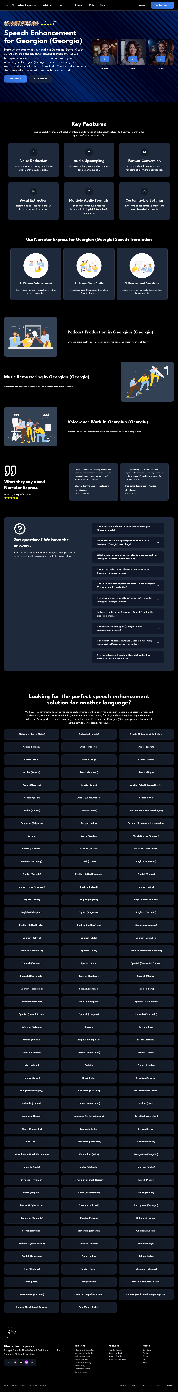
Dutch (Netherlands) (89, 1193)
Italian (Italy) (146, 1103)
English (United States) (31, 925)
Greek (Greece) (89, 861)
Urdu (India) (31, 1282)
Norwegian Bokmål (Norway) (88, 1180)
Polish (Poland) (146, 1193)
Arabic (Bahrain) (32, 747)
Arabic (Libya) (146, 772)
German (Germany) (31, 861)
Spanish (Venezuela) (146, 1014)
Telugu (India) (146, 1256)
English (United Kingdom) (89, 874)
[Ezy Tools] (14, 1362)
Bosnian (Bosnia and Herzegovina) (146, 823)
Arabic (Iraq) (89, 760)
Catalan (31, 836)
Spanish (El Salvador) (146, 1002)
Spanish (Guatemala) (31, 976)
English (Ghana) (146, 874)
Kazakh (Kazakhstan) (146, 1116)
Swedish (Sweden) (89, 1244)
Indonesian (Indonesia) (146, 1091)
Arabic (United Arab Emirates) (146, 734)
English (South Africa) (89, 925)
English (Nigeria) (89, 900)
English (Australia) (146, 861)
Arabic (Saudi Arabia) (89, 798)
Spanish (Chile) (89, 938)
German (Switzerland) (146, 849)
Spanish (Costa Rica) (32, 951)
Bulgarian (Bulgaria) (32, 823)
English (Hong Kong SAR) (32, 887)
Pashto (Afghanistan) (31, 1205)
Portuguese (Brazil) (89, 1205)
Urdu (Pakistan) (89, 1282)
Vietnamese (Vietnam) (32, 1294)
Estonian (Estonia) (32, 1027)
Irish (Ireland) (31, 1065)
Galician (88, 1065)
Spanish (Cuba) (89, 951)
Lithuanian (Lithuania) (89, 1142)
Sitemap (168, 1385)
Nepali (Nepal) (146, 1180)
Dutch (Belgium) (31, 1193)
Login (142, 5)
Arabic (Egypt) (146, 747)
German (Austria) (89, 849)
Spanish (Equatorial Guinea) (146, 963)
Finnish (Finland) (32, 1040)
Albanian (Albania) (146, 1231)
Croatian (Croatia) (146, 1078)
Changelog (155, 1385)
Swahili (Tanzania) (32, 1256)
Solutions (47, 5)
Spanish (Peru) (146, 989)
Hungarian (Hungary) (31, 1091)
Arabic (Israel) (31, 760)
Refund (123, 1385)
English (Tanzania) (146, 912)
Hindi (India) (89, 1078)
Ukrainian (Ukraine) (146, 1269)
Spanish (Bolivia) (32, 938)
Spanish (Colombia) (146, 938)
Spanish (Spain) (89, 963)
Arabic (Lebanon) (89, 772)
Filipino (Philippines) (89, 1040)
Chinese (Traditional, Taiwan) (32, 1307)
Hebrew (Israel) (32, 1078)
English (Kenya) (31, 900)
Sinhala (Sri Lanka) (146, 1218)
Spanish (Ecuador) (31, 963)
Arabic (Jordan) (146, 760)
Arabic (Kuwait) (31, 772)
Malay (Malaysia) (89, 1167)
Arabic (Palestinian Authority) (146, 785)
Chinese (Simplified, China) (88, 1294)
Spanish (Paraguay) (88, 1002)
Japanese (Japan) (31, 1116)
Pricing (78, 5)
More (102, 5)
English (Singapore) (88, 912)
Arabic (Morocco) (32, 785)
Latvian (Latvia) (146, 1142)
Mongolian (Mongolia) (146, 1154)
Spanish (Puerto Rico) (31, 1002)
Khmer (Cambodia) (32, 1129)
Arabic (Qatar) (32, 798)
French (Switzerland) (89, 1053)
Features (63, 5)
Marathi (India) (32, 1167)
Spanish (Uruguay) (89, 1014)
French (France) (146, 1053)
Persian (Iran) (146, 1027)
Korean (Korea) (146, 1129)
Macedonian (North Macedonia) (32, 1154)
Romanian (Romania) (31, 1218)
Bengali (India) (89, 823)
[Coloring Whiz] (25, 1362)
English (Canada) (32, 874)
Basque (89, 1027)
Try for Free (161, 5)
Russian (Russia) (89, 1218)
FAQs (91, 5)
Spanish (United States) (32, 1014)
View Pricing (40, 79)
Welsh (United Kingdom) (146, 836)
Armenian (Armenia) (89, 1091)
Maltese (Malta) (146, 1167)
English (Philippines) (31, 912)
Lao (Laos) (31, 1142)
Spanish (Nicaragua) (32, 989)
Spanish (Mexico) (146, 976)
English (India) (146, 887)
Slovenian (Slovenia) (89, 1231)
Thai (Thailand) (32, 1269)
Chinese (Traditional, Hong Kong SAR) (146, 1294)
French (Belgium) (146, 1040)
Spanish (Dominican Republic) (146, 951)
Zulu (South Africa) (89, 1307)
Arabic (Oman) (89, 785)
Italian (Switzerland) (89, 1103)
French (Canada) (32, 1053)
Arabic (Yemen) (89, 811)
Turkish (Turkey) (89, 1269)
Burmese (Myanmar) (32, 1180)
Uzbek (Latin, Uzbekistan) (146, 1282)
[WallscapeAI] (19, 1362)
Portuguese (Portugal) (146, 1205)
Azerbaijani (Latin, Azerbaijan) (146, 811)
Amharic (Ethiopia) (89, 734)
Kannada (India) (89, 1129)
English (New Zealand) (146, 900)
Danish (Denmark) (31, 849)
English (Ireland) (89, 887)
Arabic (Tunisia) (31, 811)
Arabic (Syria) (146, 798)
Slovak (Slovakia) (31, 1231)
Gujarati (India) (146, 1065)
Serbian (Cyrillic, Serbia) (32, 1244)
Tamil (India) (89, 1256)
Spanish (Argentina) (146, 925)
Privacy (133, 1385)
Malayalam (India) (89, 1154)
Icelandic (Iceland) (31, 1103)
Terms (144, 1385)
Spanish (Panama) (89, 989)
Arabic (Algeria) (89, 747)
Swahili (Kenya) (146, 1244)
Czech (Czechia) (89, 836)
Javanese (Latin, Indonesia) (89, 1116)
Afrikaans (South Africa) (32, 734)
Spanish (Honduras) (89, 976)
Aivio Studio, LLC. (42, 1385)
